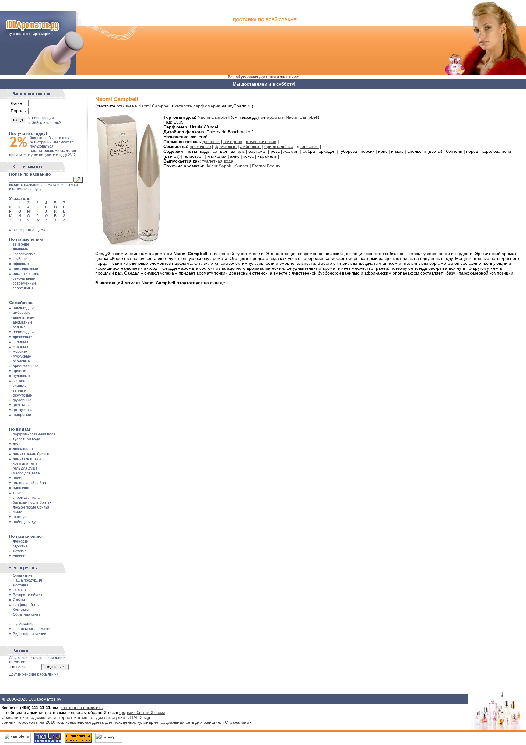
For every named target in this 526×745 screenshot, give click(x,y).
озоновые (21, 361)
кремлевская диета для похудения (100, 722)
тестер (19, 493)
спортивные (23, 288)
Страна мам (237, 722)
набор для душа (27, 522)
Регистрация (43, 118)
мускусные (22, 356)
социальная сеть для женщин (190, 722)
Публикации (23, 624)
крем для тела (25, 463)
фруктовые (22, 395)
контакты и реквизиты (82, 707)
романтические (26, 273)
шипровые (22, 415)
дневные (20, 249)
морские (20, 351)
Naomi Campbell (214, 117)
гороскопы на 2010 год (40, 722)
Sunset (241, 165)
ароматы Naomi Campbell (292, 117)
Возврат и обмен (27, 595)
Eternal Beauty (266, 165)
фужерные (22, 400)
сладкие (20, 385)
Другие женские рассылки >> (34, 674)
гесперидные (24, 332)
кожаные (20, 347)
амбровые (21, 312)
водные (19, 327)
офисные (21, 264)
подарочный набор (29, 483)
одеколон (21, 488)
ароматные (23, 322)
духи (17, 444)
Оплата (19, 590)
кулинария (147, 722)
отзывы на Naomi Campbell (143, 105)
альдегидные (24, 308)
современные (25, 283)
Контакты (21, 609)
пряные (19, 371)
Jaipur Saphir (218, 165)
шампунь (20, 517)
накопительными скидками (53, 151)
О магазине (23, 575)
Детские (20, 551)
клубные (20, 259)
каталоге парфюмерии (197, 105)
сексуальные (24, 278)
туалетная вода (26, 439)
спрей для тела (26, 497)
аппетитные (23, 317)
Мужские (20, 546)
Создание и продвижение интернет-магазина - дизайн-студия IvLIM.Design (77, 717)
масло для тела (26, 473)
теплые (19, 390)
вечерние (21, 244)
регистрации (41, 142)
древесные (22, 337)
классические (24, 254)
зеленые (20, 342)
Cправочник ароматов (32, 629)
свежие (19, 381)
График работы (26, 605)
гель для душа (25, 468)
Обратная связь (26, 614)
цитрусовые (23, 410)
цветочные (22, 405)
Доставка (21, 585)
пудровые (21, 376)
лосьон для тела (27, 458)
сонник (8, 722)
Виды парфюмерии (29, 634)
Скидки (19, 600)
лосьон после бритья (31, 454)
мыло (17, 512)
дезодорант (23, 449)
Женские (20, 541)
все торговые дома (29, 230)
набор (18, 478)
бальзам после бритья (32, 502)
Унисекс (19, 556)
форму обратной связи (142, 712)
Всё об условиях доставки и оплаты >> (263, 77)
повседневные (25, 269)
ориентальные (25, 366)
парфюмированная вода (34, 434)
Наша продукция (27, 580)
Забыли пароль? (46, 123)
